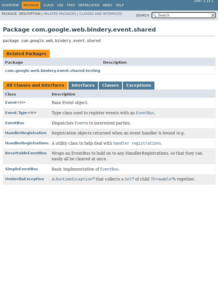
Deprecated (88, 5)
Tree (71, 5)
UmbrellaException (24, 179)
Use (60, 5)
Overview (10, 5)
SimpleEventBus (21, 169)
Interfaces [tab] (83, 85)
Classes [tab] (110, 85)
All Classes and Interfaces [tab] (35, 85)
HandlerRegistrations (27, 143)
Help (120, 5)
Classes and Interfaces (100, 14)
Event (11, 102)
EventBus (14, 123)
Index (107, 5)
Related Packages (60, 14)
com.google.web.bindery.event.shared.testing (52, 70)
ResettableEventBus (26, 153)
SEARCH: (143, 15)
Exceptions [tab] (138, 85)
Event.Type (16, 113)
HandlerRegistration (26, 133)
